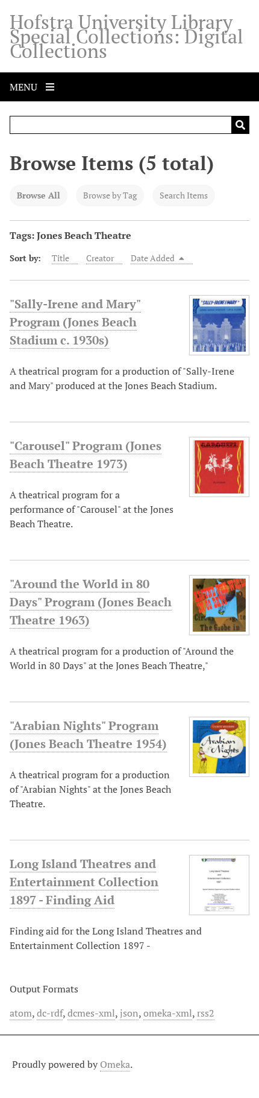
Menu (25, 87)
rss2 (205, 1013)
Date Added (153, 258)
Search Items (184, 195)
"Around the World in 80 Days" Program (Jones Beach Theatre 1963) (91, 602)
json (129, 1013)
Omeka (115, 1064)
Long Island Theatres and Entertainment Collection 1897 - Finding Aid (84, 881)
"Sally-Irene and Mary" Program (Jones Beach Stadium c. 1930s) (75, 322)
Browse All (38, 195)
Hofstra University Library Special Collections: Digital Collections (126, 36)
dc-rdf (50, 1013)
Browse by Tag (110, 195)
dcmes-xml (91, 1013)
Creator (100, 258)
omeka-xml (167, 1013)
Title (60, 258)
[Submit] (240, 125)
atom (21, 1013)
